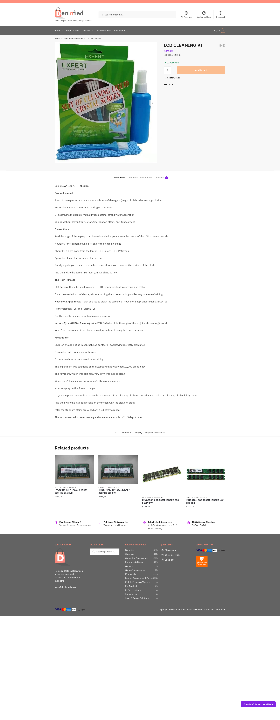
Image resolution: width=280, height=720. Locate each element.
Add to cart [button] (74, 512)
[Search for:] (104, 551)
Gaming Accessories (135, 570)
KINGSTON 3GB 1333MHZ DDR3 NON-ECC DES (205, 501)
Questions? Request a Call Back (258, 704)
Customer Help (204, 17)
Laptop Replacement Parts (138, 578)
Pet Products (131, 586)
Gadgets (129, 566)
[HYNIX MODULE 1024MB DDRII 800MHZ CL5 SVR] (74, 469)
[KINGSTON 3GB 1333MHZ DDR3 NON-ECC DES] (205, 474)
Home (57, 38)
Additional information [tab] (140, 177)
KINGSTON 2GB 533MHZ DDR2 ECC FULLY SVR (160, 501)
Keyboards (130, 574)
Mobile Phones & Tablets (137, 582)
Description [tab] (119, 177)
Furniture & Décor (134, 562)
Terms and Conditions (214, 609)
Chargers (129, 554)
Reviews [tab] (159, 177)
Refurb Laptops (133, 590)
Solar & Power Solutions (137, 598)
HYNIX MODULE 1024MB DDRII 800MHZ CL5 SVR (71, 491)
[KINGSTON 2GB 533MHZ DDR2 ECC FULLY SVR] (162, 474)
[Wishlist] (90, 459)
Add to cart (201, 70)
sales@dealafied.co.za (65, 587)
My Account (186, 17)
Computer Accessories (73, 38)
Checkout (220, 17)
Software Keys (132, 594)
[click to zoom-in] (106, 102)
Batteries (129, 550)
